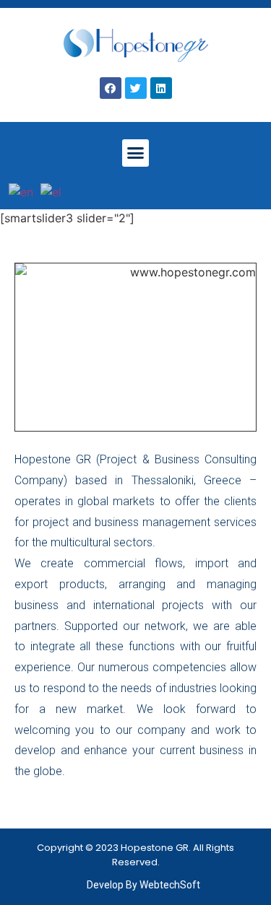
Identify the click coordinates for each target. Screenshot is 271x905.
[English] (22, 191)
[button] (136, 153)
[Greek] (51, 191)
